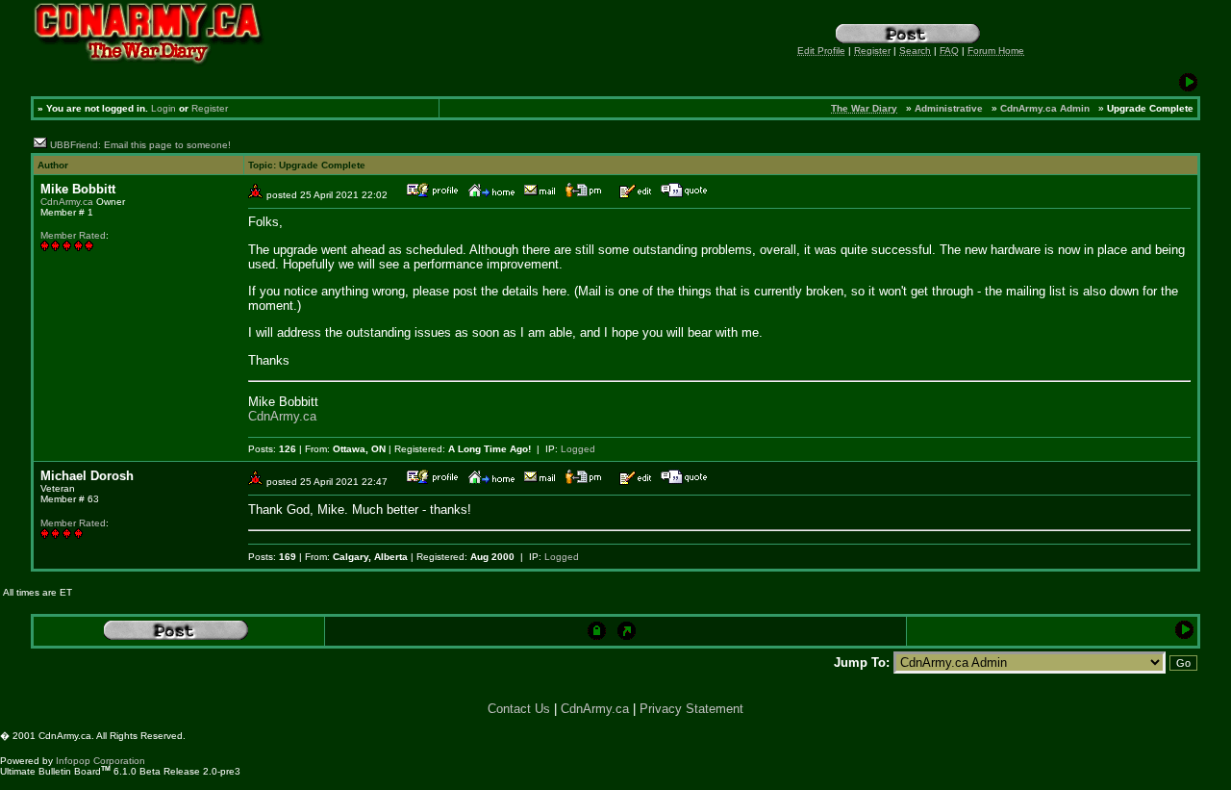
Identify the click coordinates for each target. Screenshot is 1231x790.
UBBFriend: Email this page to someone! (140, 145)
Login (163, 108)
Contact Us (519, 708)
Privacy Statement (691, 708)
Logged (578, 449)
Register (209, 108)
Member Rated (73, 235)
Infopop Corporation (100, 760)
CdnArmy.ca (66, 201)
